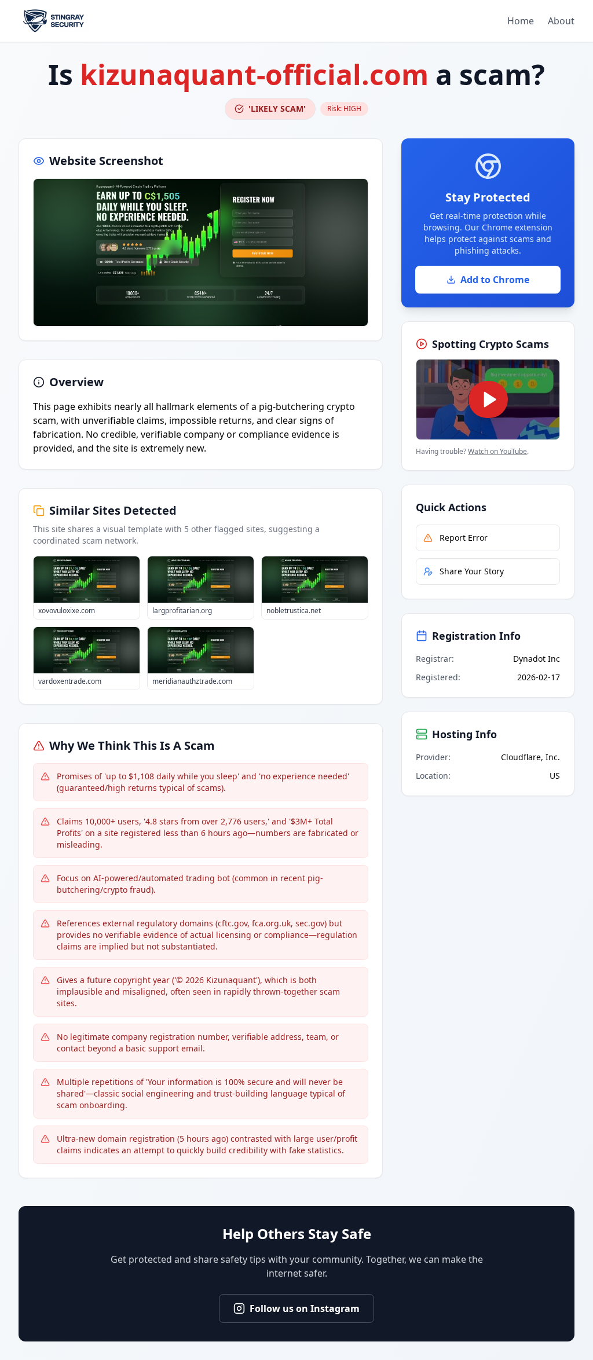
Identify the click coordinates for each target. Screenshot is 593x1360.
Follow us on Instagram (305, 1308)
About (561, 20)
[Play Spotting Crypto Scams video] (487, 399)
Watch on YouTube (497, 451)
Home (520, 20)
